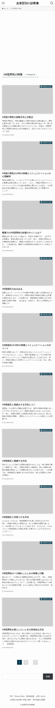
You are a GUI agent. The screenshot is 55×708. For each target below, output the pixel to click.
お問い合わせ (41, 696)
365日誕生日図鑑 (39, 700)
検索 (48, 676)
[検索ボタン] (52, 3)
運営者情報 (30, 696)
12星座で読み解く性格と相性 (20, 700)
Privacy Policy (19, 696)
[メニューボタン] (3, 3)
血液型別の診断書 (27, 3)
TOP (11, 696)
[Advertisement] (27, 39)
